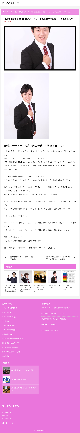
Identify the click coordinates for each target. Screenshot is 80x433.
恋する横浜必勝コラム (9, 352)
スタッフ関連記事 (8, 317)
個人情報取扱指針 (7, 412)
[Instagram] (9, 423)
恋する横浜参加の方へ (9, 343)
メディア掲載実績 (8, 330)
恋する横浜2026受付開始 (49, 330)
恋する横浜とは (6, 418)
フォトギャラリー (8, 325)
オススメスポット (8, 312)
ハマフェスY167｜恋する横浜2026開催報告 (55, 308)
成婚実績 (5, 356)
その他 (4, 321)
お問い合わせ (6, 415)
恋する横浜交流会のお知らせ (11, 338)
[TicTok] (12, 423)
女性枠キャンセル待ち (48, 324)
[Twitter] (6, 423)
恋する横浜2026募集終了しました (52, 313)
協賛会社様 (5, 334)
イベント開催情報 (8, 308)
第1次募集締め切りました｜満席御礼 (53, 319)
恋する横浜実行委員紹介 (10, 347)
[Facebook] (3, 423)
